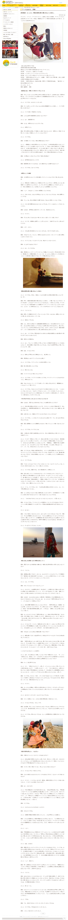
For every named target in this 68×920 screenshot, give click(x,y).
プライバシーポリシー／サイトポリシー (30, 916)
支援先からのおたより (8, 28)
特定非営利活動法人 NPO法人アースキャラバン (12, 2)
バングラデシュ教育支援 (21, 5)
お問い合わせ (55, 5)
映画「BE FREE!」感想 (8, 34)
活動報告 (5, 15)
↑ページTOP (64, 917)
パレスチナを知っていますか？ (9, 32)
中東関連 (5, 30)
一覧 (10, 7)
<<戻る (43, 913)
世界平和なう (6, 36)
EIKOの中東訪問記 (7, 38)
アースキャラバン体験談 (8, 22)
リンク (62, 5)
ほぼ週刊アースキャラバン (8, 13)
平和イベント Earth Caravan (27, 5)
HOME (4, 5)
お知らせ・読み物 (7, 9)
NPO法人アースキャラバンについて (12, 5)
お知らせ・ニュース (7, 11)
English (60, 2)
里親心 (4, 26)
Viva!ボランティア (7, 17)
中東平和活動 (34, 5)
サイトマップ (45, 916)
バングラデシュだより (8, 24)
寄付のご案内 (48, 5)
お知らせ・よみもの (41, 5)
